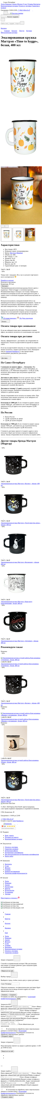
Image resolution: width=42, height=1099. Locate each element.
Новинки (8, 4)
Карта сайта (9, 856)
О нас (25, 4)
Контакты (36, 4)
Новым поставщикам (12, 871)
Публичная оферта (11, 851)
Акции (14, 4)
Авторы (7, 894)
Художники (9, 892)
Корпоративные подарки (9, 6)
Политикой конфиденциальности (14, 1031)
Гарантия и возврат (11, 849)
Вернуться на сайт (7, 1051)
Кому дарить (9, 835)
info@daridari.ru (18, 821)
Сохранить (13, 995)
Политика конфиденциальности (16, 873)
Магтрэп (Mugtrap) (16, 253)
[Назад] (3, 19)
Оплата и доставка (25, 6)
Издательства (9, 890)
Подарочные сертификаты (14, 852)
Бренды (7, 888)
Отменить (5, 995)
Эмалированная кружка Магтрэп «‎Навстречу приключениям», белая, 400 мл (16, 602)
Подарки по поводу (12, 837)
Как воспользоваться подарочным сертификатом (22, 854)
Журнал (20, 4)
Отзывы (30, 4)
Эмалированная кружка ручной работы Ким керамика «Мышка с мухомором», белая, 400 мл (20, 720)
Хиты (3, 4)
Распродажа (9, 887)
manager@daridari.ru (13, 351)
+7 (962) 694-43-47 (23, 10)
